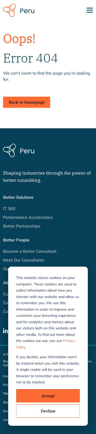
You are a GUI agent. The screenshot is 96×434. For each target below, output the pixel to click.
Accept (48, 395)
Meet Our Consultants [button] (23, 260)
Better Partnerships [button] (21, 226)
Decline (48, 410)
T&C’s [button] (7, 393)
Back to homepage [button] (27, 102)
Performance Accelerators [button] (28, 217)
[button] (5, 330)
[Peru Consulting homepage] (18, 9)
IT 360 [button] (9, 208)
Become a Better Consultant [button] (30, 251)
